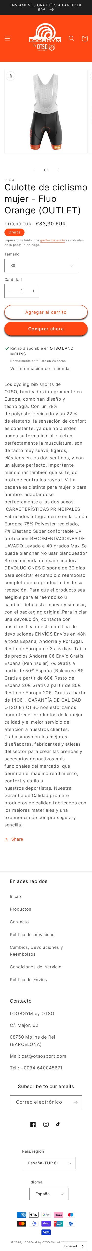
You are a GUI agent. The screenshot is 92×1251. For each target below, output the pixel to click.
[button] (7, 38)
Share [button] (17, 839)
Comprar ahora (46, 328)
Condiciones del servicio (35, 966)
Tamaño (12, 254)
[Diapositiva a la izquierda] (34, 169)
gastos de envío (52, 240)
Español (43, 1194)
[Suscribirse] (75, 1102)
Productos (20, 909)
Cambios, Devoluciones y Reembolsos (36, 951)
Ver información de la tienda (39, 368)
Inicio (15, 896)
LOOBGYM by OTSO (36, 1242)
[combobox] (74, 1246)
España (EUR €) (43, 1163)
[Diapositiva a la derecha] (58, 169)
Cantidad (13, 279)
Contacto (19, 921)
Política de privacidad (32, 934)
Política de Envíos (28, 979)
